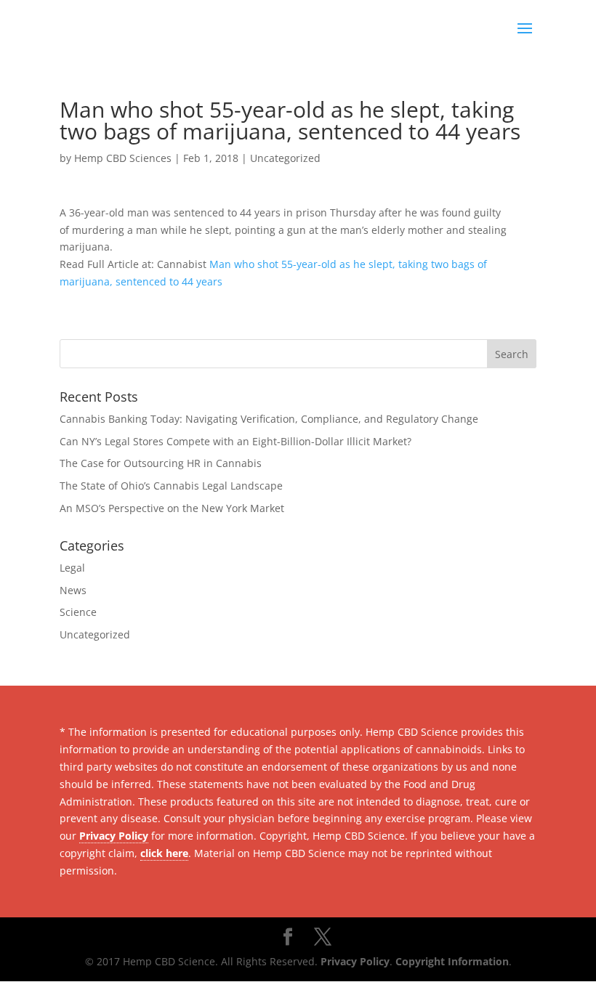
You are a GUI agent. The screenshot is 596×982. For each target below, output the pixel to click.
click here (164, 853)
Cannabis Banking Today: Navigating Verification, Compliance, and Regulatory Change (269, 419)
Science (78, 612)
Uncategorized (285, 158)
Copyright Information (452, 961)
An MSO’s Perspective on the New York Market (172, 508)
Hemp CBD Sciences (123, 158)
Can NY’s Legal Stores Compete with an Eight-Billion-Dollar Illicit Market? (235, 441)
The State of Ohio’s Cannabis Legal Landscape (171, 485)
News (73, 590)
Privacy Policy (113, 836)
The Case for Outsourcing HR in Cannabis (161, 463)
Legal (72, 568)
